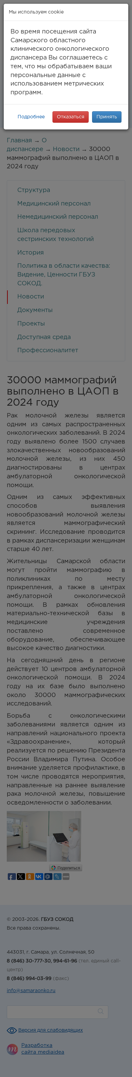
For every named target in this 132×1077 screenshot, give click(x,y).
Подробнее (31, 117)
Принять (106, 117)
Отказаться (70, 117)
